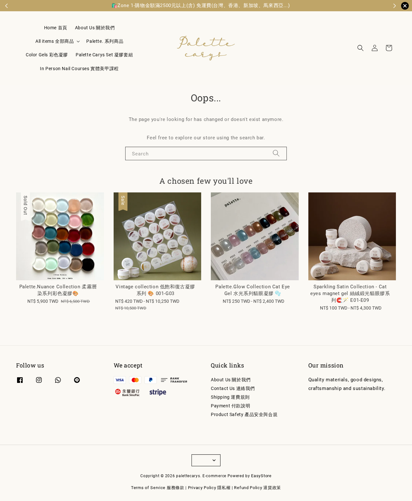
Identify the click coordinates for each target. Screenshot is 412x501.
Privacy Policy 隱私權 (209, 487)
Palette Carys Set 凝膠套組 (104, 54)
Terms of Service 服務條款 (157, 487)
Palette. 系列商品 (104, 41)
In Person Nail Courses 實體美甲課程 (79, 68)
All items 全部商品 (54, 41)
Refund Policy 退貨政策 (257, 487)
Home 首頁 (55, 27)
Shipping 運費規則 (230, 397)
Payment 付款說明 (230, 405)
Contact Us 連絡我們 (233, 388)
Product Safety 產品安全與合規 (244, 414)
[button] (360, 48)
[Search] (276, 153)
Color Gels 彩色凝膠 (47, 54)
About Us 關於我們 (95, 27)
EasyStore (261, 475)
